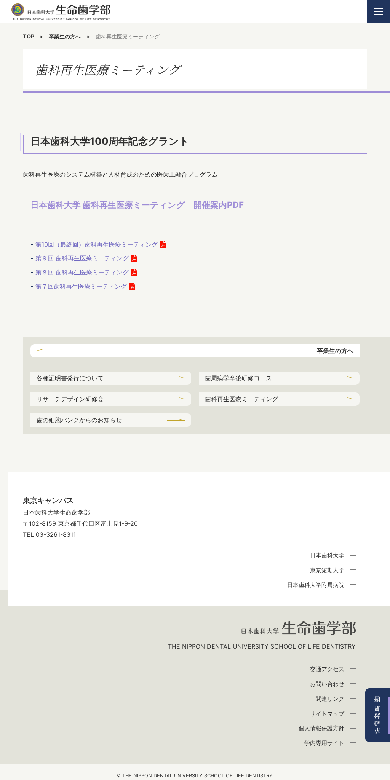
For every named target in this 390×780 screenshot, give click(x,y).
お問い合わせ (327, 683)
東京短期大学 (327, 570)
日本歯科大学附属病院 (315, 585)
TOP (28, 36)
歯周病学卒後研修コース (238, 378)
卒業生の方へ (65, 36)
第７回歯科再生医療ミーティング (81, 286)
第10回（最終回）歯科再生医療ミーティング (96, 244)
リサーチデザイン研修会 (70, 399)
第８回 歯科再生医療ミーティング (82, 272)
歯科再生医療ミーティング (241, 399)
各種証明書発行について (70, 378)
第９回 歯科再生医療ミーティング (82, 258)
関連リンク (330, 698)
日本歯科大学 (327, 555)
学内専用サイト (324, 743)
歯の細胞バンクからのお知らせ (79, 420)
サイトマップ (327, 713)
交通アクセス (327, 669)
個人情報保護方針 (321, 728)
